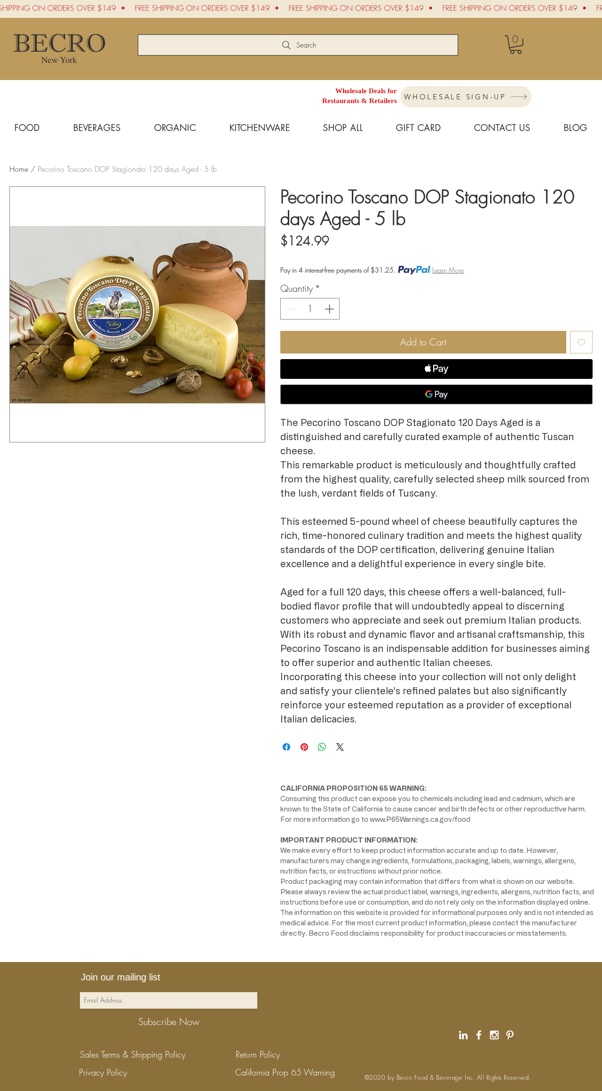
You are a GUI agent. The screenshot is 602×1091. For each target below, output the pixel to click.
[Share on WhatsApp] (322, 747)
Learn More (448, 269)
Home (18, 169)
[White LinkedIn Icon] (463, 1035)
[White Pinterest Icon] (510, 1035)
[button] (516, 44)
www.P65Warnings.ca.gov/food (420, 819)
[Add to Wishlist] (581, 342)
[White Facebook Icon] (479, 1035)
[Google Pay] (436, 394)
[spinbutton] (310, 308)
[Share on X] (340, 747)
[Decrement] (290, 308)
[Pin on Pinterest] (304, 747)
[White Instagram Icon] (494, 1035)
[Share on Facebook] (286, 747)
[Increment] (330, 308)
